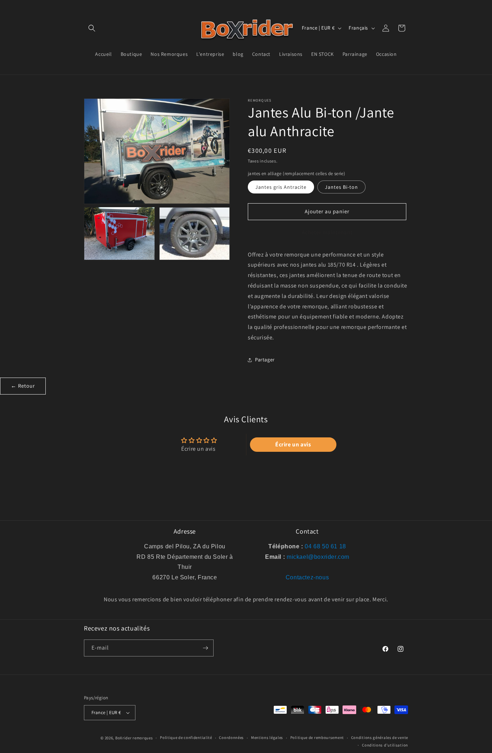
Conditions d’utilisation (385, 745)
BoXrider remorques (134, 737)
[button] (92, 28)
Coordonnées (231, 737)
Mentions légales (267, 737)
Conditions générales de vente (379, 737)
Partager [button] (265, 359)
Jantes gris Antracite (281, 187)
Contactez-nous (307, 577)
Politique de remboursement (317, 737)
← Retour (23, 385)
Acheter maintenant (327, 232)
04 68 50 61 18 (325, 546)
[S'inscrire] (205, 648)
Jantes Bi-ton (341, 187)
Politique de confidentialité (186, 737)
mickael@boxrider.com (318, 557)
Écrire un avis (293, 444)
